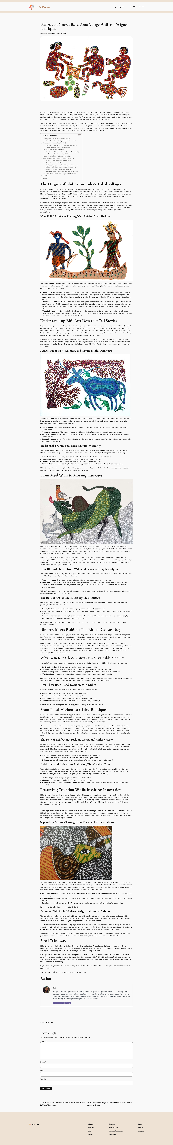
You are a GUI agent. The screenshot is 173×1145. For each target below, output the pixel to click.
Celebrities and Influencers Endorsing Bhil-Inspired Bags (61, 167)
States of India (61, 33)
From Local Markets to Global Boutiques (54, 163)
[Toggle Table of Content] (78, 135)
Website (43, 1079)
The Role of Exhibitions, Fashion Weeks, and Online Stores (62, 165)
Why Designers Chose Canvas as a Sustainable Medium (58, 158)
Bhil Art (112, 115)
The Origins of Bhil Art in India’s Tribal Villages (56, 139)
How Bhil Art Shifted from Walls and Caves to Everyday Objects (63, 152)
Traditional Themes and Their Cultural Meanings (59, 147)
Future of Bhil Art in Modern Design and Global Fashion (61, 174)
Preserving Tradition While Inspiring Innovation (57, 169)
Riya (53, 33)
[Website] (69, 1003)
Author (45, 178)
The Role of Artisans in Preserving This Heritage (59, 154)
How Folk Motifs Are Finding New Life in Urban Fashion (61, 141)
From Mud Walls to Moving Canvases (54, 149)
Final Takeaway (47, 176)
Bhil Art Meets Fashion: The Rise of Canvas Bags (57, 156)
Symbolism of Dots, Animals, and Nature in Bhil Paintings (61, 145)
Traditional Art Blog (54, 972)
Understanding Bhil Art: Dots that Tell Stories (56, 143)
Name (43, 1062)
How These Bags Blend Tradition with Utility (58, 160)
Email (43, 1070)
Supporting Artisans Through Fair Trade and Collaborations (62, 171)
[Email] (66, 1003)
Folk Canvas (36, 1124)
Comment (44, 1041)
